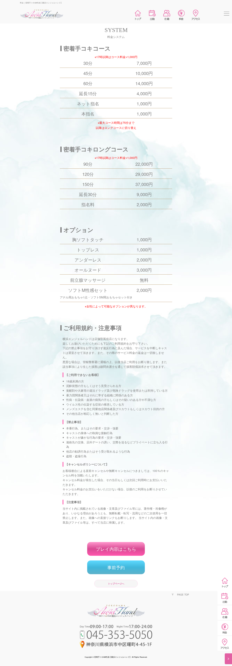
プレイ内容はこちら (116, 549)
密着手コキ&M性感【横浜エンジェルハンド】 (112, 657)
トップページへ (116, 583)
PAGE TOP (183, 594)
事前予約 (116, 567)
